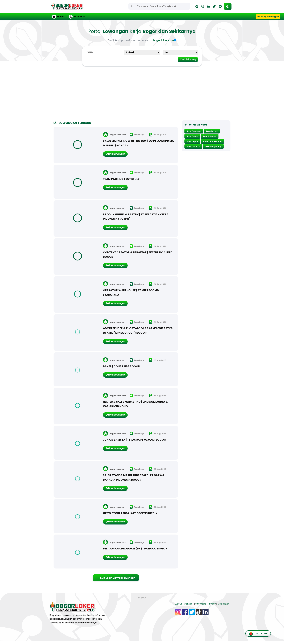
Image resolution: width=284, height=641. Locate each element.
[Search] (132, 6)
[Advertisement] (142, 94)
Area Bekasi (212, 131)
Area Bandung (194, 131)
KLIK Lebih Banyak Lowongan (117, 578)
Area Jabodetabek (212, 141)
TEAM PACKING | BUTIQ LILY (121, 179)
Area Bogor (139, 134)
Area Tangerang (213, 146)
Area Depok (192, 141)
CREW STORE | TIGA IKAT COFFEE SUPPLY (130, 513)
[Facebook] (197, 7)
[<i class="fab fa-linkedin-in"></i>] (208, 7)
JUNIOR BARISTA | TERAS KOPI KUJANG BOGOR (134, 440)
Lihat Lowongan (116, 154)
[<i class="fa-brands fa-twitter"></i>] (214, 7)
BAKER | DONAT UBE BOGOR (121, 366)
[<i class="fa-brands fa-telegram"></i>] (220, 7)
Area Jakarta (193, 146)
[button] (227, 6)
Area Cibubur (209, 136)
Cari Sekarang (188, 59)
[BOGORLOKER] (67, 8)
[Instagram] (203, 7)
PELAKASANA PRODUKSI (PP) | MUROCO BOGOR (135, 548)
